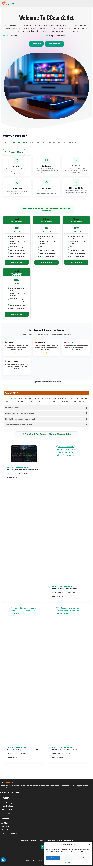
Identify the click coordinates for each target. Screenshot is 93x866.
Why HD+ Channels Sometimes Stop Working (64, 588)
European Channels (8, 833)
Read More (12, 477)
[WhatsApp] (6, 792)
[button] (89, 844)
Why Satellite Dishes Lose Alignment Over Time (65, 750)
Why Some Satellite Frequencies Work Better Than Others (23, 750)
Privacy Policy (6, 830)
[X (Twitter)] (10, 792)
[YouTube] (18, 792)
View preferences (83, 858)
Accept (53, 858)
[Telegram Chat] (3, 859)
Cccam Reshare (6, 806)
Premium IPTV (6, 809)
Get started (16, 262)
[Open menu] (91, 3)
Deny (68, 858)
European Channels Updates (17, 467)
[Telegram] (2, 792)
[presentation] (24, 454)
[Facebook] (14, 792)
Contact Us (5, 826)
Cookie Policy (67, 862)
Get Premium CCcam (14, 152)
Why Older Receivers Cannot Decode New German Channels (23, 470)
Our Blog (4, 823)
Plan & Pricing (6, 802)
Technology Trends (8, 813)
